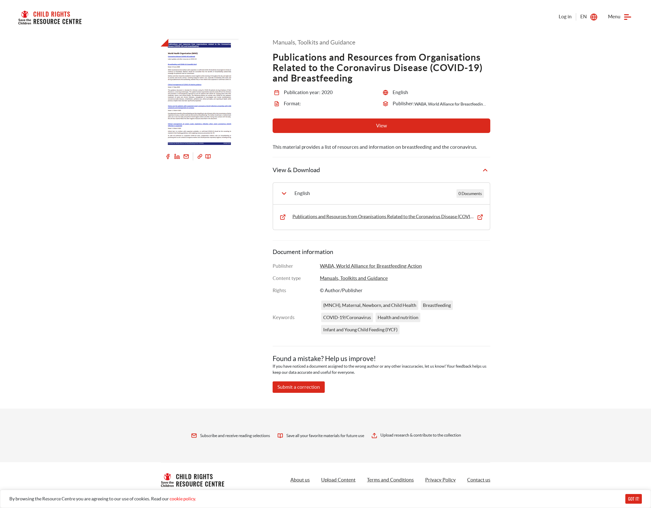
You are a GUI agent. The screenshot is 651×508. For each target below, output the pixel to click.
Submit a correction (298, 387)
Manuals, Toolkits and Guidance (354, 278)
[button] (338, 480)
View (381, 125)
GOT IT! (633, 499)
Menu (614, 16)
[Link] (200, 156)
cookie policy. (183, 498)
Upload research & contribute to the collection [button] (420, 435)
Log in (565, 16)
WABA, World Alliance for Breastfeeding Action (371, 266)
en (583, 16)
